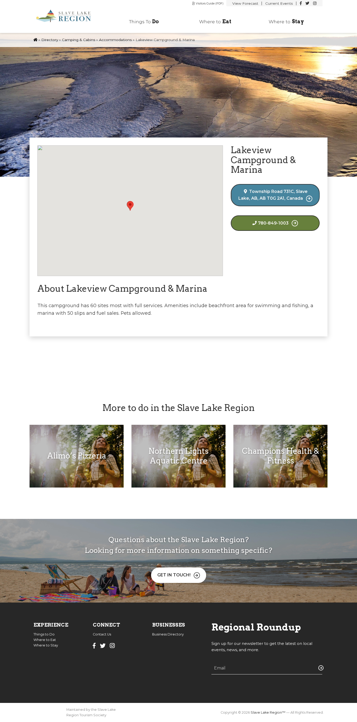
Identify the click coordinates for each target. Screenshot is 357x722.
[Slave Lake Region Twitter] (307, 3)
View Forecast (245, 3)
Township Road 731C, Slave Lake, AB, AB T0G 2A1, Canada (273, 195)
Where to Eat (44, 640)
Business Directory (168, 634)
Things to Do (44, 634)
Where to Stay (45, 645)
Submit (320, 668)
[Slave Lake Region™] (66, 16)
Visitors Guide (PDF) (209, 3)
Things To (144, 21)
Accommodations (115, 40)
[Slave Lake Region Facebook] (301, 3)
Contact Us (102, 634)
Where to (215, 21)
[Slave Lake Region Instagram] (314, 3)
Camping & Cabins (78, 40)
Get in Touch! (174, 574)
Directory (49, 40)
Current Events (279, 3)
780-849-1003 (273, 223)
